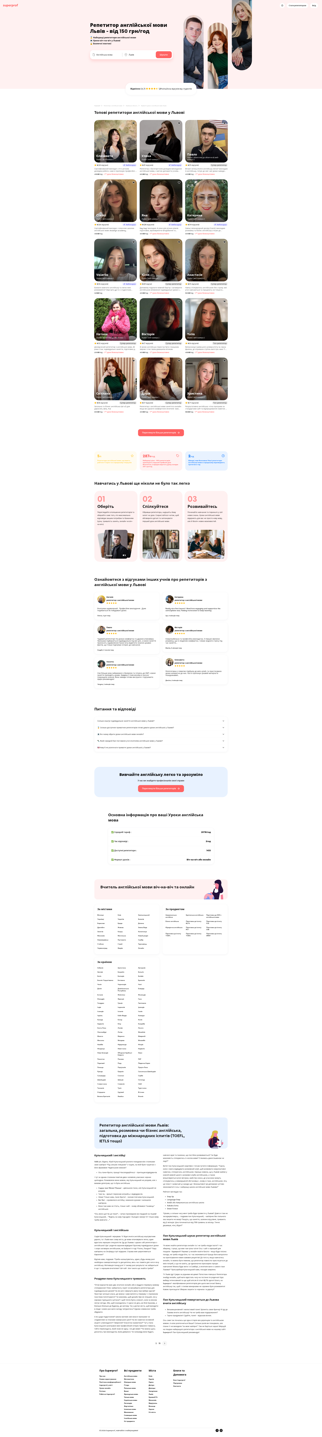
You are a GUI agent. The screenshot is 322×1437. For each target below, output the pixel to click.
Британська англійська (194, 915)
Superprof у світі (106, 1385)
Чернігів (121, 919)
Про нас (102, 1376)
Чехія (99, 984)
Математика (129, 1379)
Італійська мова (130, 1418)
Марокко (121, 1036)
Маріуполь (153, 1403)
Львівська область (131, 105)
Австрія (100, 972)
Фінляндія (142, 995)
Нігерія (140, 1044)
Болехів (141, 919)
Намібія (100, 1044)
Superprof (97, 105)
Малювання (128, 1412)
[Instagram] (221, 1430)
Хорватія (100, 1024)
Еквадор (141, 988)
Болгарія (121, 976)
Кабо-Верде (122, 1015)
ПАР (139, 1059)
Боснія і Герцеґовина (105, 980)
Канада (100, 1020)
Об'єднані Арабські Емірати (125, 1054)
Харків (151, 1379)
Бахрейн (121, 972)
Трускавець (142, 944)
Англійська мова (130, 1376)
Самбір (140, 940)
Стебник (100, 944)
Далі (164, 1343)
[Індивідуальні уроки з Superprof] (10, 5)
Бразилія (141, 980)
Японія (140, 1096)
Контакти (177, 1386)
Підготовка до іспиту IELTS (193, 922)
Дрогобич (101, 927)
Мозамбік (141, 1040)
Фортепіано (128, 1406)
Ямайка (121, 1096)
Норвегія (141, 1049)
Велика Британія (103, 1096)
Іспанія (120, 1011)
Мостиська (122, 936)
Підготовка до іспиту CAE (214, 928)
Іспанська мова (130, 1409)
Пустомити (122, 940)
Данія (99, 988)
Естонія (100, 995)
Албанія (100, 968)
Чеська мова (129, 1397)
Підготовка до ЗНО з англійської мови (213, 916)
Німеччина (122, 1049)
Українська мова (130, 1400)
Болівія (140, 976)
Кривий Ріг (153, 1397)
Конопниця (142, 932)
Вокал (126, 1391)
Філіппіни (121, 995)
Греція (120, 1003)
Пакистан (101, 1059)
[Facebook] (217, 1430)
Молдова (121, 1040)
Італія (140, 1011)
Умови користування (107, 1379)
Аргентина (122, 968)
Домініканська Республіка (123, 990)
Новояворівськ (102, 940)
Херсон (151, 1409)
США (140, 1084)
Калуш (120, 932)
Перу (119, 1063)
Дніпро (151, 1385)
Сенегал (121, 1076)
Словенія (121, 1084)
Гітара (126, 1385)
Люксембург (102, 1032)
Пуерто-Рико (143, 1067)
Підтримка (177, 1383)
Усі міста (152, 1412)
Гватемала (142, 1003)
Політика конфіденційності (110, 1382)
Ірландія (141, 1007)
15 (159, 1343)
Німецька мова (130, 1382)
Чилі (140, 984)
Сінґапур (141, 1080)
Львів (151, 1394)
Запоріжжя (153, 1391)
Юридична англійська (174, 927)
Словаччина (102, 1084)
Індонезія (121, 1007)
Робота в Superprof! (107, 1394)
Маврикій (141, 1036)
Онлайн (141, 948)
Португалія (122, 1067)
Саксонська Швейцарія (147, 1071)
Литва (120, 1032)
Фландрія (100, 999)
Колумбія (141, 1024)
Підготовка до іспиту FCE (214, 922)
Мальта (100, 1036)
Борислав (101, 923)
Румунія (121, 1071)
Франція (121, 999)
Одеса (151, 1382)
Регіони (102, 1391)
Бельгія (141, 972)
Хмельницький (144, 915)
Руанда (100, 1071)
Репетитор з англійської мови (113, 105)
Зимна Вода (142, 927)
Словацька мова (130, 1415)
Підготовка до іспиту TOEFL (173, 935)
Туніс (120, 1088)
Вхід (314, 6)
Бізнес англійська (172, 921)
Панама (121, 1059)
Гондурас (100, 1003)
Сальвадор (101, 1076)
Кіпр (119, 1024)
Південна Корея (144, 1063)
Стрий (120, 944)
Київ (119, 915)
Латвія (120, 1028)
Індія (99, 1007)
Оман (140, 1053)
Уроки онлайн (105, 1388)
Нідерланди (122, 1044)
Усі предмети (129, 1421)
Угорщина (101, 1092)
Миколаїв (101, 936)
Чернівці (100, 919)
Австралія (141, 968)
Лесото (140, 1028)
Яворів (120, 948)
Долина (141, 923)
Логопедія (128, 1403)
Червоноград (102, 948)
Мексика (100, 1040)
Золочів (100, 932)
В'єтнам (141, 1092)
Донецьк (152, 1388)
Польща (100, 1067)
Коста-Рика (101, 1028)
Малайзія (141, 1032)
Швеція (120, 1080)
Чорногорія (122, 984)
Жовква (121, 927)
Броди (120, 923)
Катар (120, 1020)
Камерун (141, 1015)
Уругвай (121, 1092)
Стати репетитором (297, 6)
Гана (140, 999)
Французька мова (131, 1394)
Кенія (140, 1020)
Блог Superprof (179, 1380)
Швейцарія (101, 1080)
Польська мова (130, 1388)
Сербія (140, 1076)
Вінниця (100, 915)
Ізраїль (100, 1015)
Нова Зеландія (102, 1053)
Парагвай (101, 1063)
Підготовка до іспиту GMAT (214, 935)
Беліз (99, 976)
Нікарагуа (101, 1049)
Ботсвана (121, 980)
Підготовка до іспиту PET (193, 928)
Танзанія (100, 1088)
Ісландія (100, 1011)
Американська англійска (171, 916)
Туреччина (142, 1088)
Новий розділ (143, 936)
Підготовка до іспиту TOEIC (193, 935)
